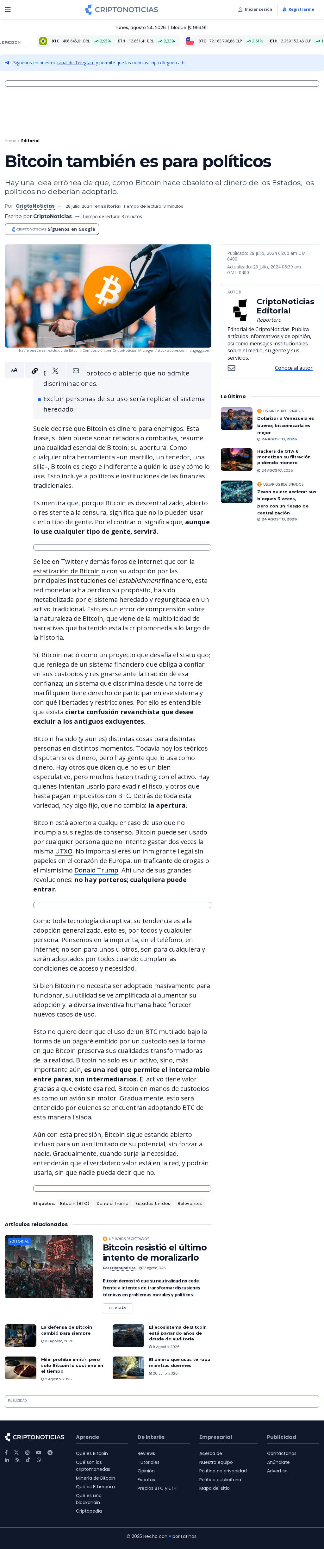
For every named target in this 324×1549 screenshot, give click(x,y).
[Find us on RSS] (18, 1460)
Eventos (146, 1480)
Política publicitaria (220, 1480)
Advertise (277, 1471)
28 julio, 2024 (78, 206)
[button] (45, 370)
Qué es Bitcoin (92, 1453)
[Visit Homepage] (121, 9)
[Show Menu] (7, 9)
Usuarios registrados (129, 1238)
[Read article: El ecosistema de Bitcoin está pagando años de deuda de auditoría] (128, 1335)
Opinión (146, 1471)
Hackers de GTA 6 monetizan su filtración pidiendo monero (284, 457)
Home (10, 140)
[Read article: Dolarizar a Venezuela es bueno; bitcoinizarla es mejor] (236, 418)
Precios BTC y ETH (157, 1488)
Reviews (146, 1453)
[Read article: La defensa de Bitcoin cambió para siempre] (20, 1335)
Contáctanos (281, 1453)
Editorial (30, 140)
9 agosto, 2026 (166, 1346)
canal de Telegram (76, 63)
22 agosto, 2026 (153, 1268)
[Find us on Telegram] (50, 1452)
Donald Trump (96, 870)
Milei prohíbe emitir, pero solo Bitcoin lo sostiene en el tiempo (72, 1365)
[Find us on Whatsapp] (39, 1460)
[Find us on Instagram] (27, 1452)
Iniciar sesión (258, 9)
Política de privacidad (223, 1471)
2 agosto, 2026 (58, 1379)
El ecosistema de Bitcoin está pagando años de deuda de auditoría (178, 1333)
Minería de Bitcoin (95, 1478)
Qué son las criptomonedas (93, 1465)
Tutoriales (148, 1462)
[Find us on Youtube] (38, 1452)
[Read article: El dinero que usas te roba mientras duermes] (128, 1368)
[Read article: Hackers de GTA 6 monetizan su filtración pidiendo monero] (236, 459)
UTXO (63, 851)
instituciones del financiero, (130, 580)
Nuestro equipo (216, 1462)
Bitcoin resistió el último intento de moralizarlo (155, 1252)
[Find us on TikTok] (28, 1460)
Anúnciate (278, 1462)
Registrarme (301, 9)
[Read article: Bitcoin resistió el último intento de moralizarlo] (49, 1266)
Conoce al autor (294, 367)
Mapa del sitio (214, 1488)
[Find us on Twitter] (16, 1452)
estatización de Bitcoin (66, 571)
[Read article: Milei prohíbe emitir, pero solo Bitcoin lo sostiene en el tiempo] (20, 1368)
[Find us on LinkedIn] (7, 1460)
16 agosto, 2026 (58, 1341)
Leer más (120, 1307)
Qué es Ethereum (95, 1486)
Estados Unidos (153, 1203)
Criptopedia (89, 1511)
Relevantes (190, 1203)
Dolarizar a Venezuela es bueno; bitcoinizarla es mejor (285, 425)
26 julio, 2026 (165, 1373)
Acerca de (210, 1453)
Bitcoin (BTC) (75, 1203)
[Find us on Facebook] (6, 1452)
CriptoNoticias (35, 206)
